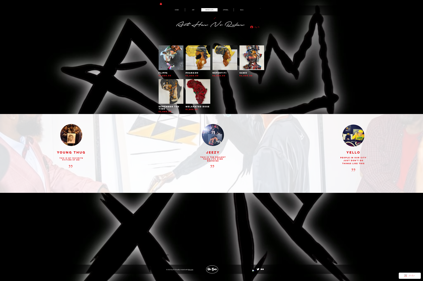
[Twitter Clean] (258, 269)
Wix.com (190, 269)
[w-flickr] (262, 269)
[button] (161, 3)
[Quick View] (171, 57)
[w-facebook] (253, 271)
